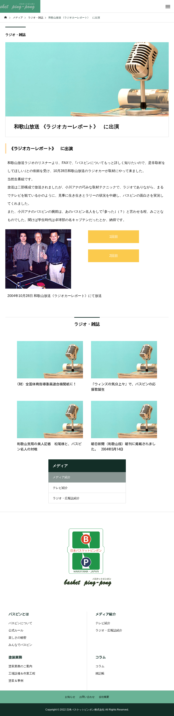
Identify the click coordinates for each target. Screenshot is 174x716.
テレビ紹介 (60, 487)
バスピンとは (18, 614)
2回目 (113, 255)
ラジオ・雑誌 (15, 34)
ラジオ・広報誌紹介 (66, 498)
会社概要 (104, 696)
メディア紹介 (105, 614)
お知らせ (70, 696)
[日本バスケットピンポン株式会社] (20, 6)
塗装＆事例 (15, 680)
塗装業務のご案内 (20, 666)
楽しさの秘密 (17, 637)
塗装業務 (15, 657)
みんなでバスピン (20, 644)
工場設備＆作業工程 (21, 673)
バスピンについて (20, 623)
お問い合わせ (87, 696)
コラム (100, 657)
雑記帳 (99, 673)
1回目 (113, 236)
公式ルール (15, 630)
